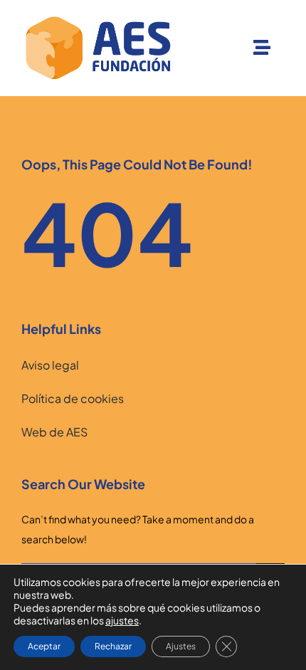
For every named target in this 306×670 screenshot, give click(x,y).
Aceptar (44, 646)
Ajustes (181, 646)
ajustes (122, 620)
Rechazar (113, 646)
